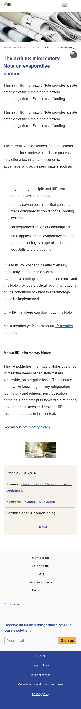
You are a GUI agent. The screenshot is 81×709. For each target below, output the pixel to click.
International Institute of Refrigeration (16, 47)
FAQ (40, 574)
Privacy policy (40, 694)
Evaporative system (40, 502)
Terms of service (40, 675)
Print (42, 527)
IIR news (39, 47)
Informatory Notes (36, 427)
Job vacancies (40, 582)
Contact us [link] (40, 557)
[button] (74, 5)
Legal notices (40, 665)
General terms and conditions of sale (40, 684)
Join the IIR (40, 566)
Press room (40, 590)
